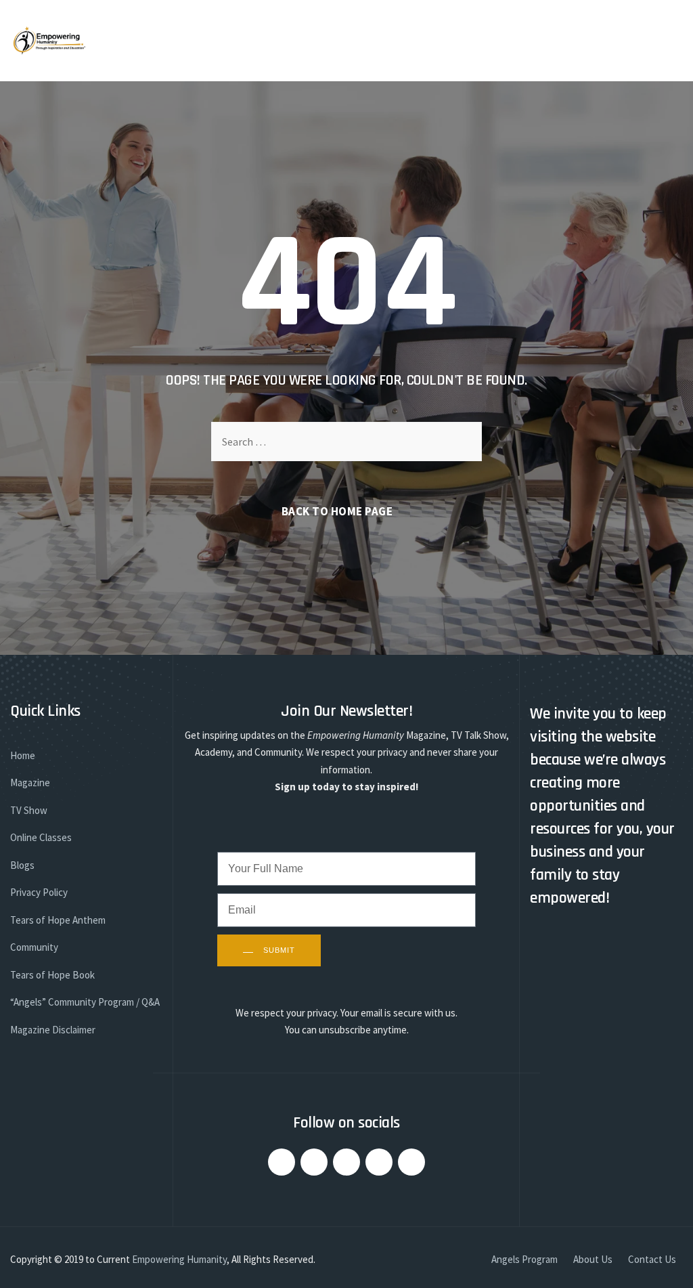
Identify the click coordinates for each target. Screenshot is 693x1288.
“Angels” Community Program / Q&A (85, 1001)
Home (22, 755)
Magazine (30, 782)
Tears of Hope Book (52, 974)
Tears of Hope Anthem (58, 920)
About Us (592, 1259)
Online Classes (41, 837)
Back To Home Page (337, 511)
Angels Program (524, 1259)
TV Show (28, 810)
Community (34, 947)
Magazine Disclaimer (52, 1029)
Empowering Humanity (179, 1259)
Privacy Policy (39, 892)
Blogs (22, 865)
